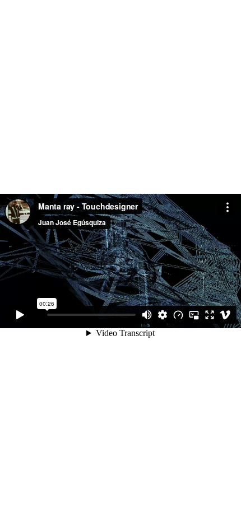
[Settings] (162, 314)
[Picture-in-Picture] (194, 314)
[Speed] (178, 314)
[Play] (20, 315)
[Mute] (147, 314)
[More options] (228, 207)
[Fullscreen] (209, 314)
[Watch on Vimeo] (225, 314)
